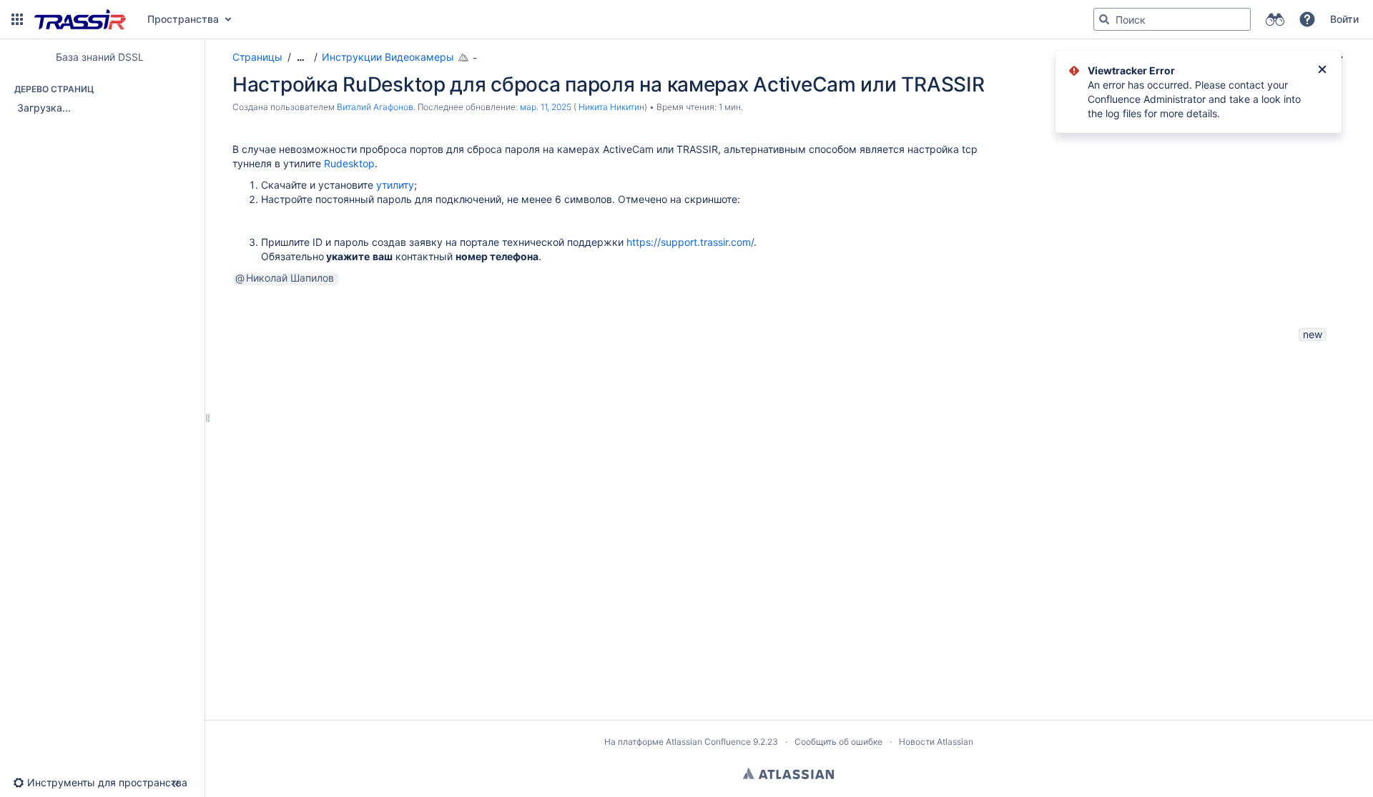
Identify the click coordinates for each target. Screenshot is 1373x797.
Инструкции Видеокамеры (388, 57)
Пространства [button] (183, 19)
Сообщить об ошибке (838, 741)
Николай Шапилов (290, 278)
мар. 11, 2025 (545, 107)
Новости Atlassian (936, 741)
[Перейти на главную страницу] (80, 19)
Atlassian (788, 773)
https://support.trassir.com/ (690, 242)
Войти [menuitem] (1344, 19)
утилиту (395, 185)
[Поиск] (1104, 19)
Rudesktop (349, 163)
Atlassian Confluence (708, 741)
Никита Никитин (611, 107)
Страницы (257, 57)
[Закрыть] (1322, 71)
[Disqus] (781, 523)
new (1312, 334)
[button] (17, 19)
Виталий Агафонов (375, 107)
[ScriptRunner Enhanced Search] (1274, 19)
